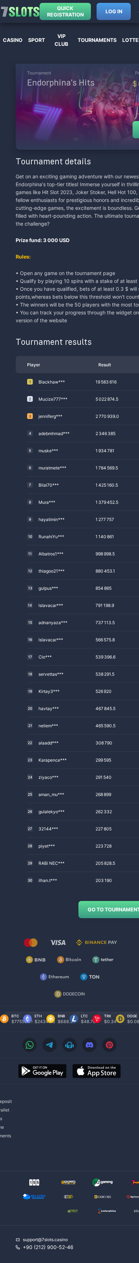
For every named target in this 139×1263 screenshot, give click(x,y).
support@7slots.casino (45, 1239)
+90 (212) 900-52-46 (48, 1247)
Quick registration (65, 11)
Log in (113, 11)
